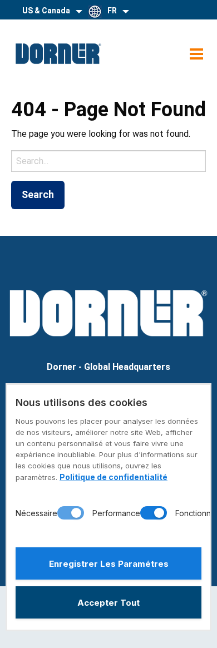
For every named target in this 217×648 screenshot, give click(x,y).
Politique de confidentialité (113, 477)
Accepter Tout (108, 602)
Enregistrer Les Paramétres (109, 563)
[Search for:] (108, 161)
